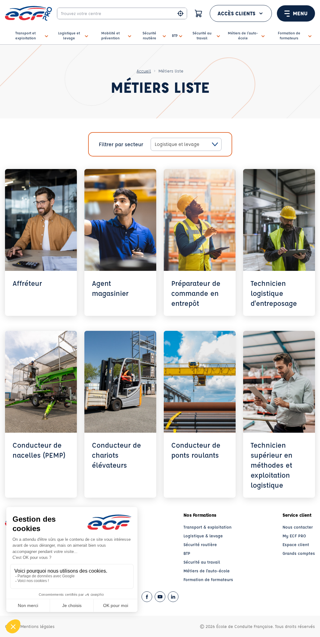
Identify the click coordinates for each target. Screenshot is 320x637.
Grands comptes (298, 553)
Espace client (295, 544)
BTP (186, 553)
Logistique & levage (203, 535)
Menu (300, 13)
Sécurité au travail (201, 562)
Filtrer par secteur (121, 144)
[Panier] (198, 13)
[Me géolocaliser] (180, 13)
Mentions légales (37, 626)
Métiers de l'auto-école (206, 570)
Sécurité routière (200, 544)
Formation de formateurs (208, 579)
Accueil (144, 70)
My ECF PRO (294, 535)
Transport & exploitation (207, 527)
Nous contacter (297, 527)
